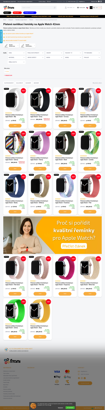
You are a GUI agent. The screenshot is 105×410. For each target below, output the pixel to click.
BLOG (49, 1)
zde (50, 405)
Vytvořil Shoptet (87, 408)
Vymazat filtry (8, 75)
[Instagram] (82, 378)
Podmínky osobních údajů (9, 393)
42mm (7, 71)
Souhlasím (70, 407)
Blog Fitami (5, 384)
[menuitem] (7, 13)
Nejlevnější (19, 83)
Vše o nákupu (43, 1)
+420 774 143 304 (85, 374)
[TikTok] (85, 378)
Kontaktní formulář (85, 383)
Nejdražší (28, 83)
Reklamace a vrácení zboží (9, 371)
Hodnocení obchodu (7, 398)
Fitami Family (6, 382)
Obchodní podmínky (7, 391)
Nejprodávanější (8, 83)
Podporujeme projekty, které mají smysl (11, 396)
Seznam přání (82, 7)
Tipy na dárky (6, 373)
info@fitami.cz (84, 371)
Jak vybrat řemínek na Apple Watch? (24, 1)
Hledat (54, 7)
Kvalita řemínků (6, 380)
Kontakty (5, 387)
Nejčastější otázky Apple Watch (9, 1)
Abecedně (36, 83)
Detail (15, 125)
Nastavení (60, 407)
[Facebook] (79, 378)
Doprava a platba (7, 389)
